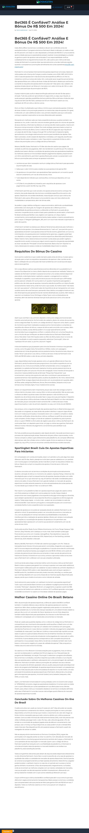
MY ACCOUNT (57, 7)
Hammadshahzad (22, 30)
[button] (44, 12)
